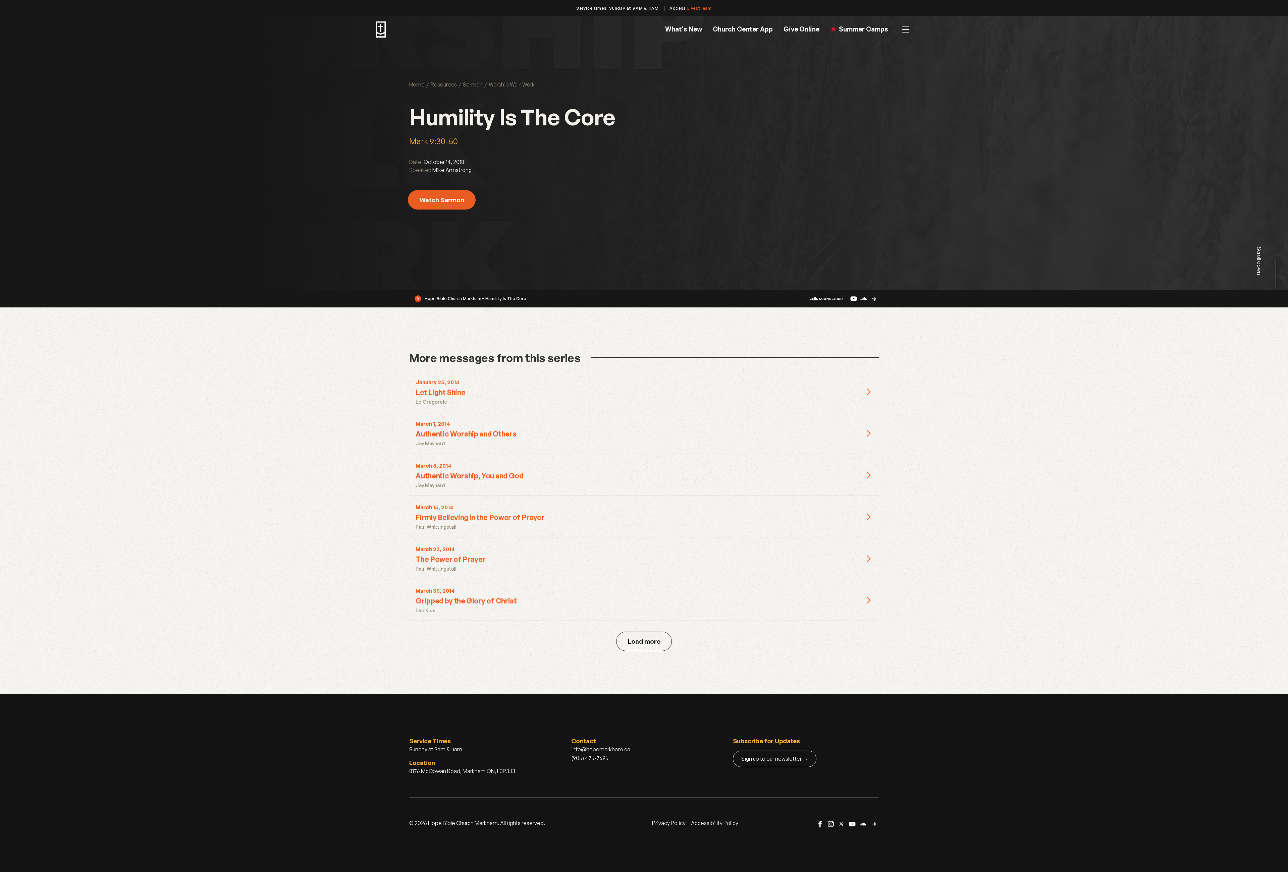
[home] (381, 29)
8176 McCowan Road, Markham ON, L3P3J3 (462, 771)
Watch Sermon (442, 200)
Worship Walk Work (512, 84)
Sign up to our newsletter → (774, 758)
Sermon (473, 84)
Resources (444, 84)
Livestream (699, 8)
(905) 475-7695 (589, 758)
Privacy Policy (669, 823)
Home (417, 84)
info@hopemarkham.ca (600, 749)
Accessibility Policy (714, 823)
